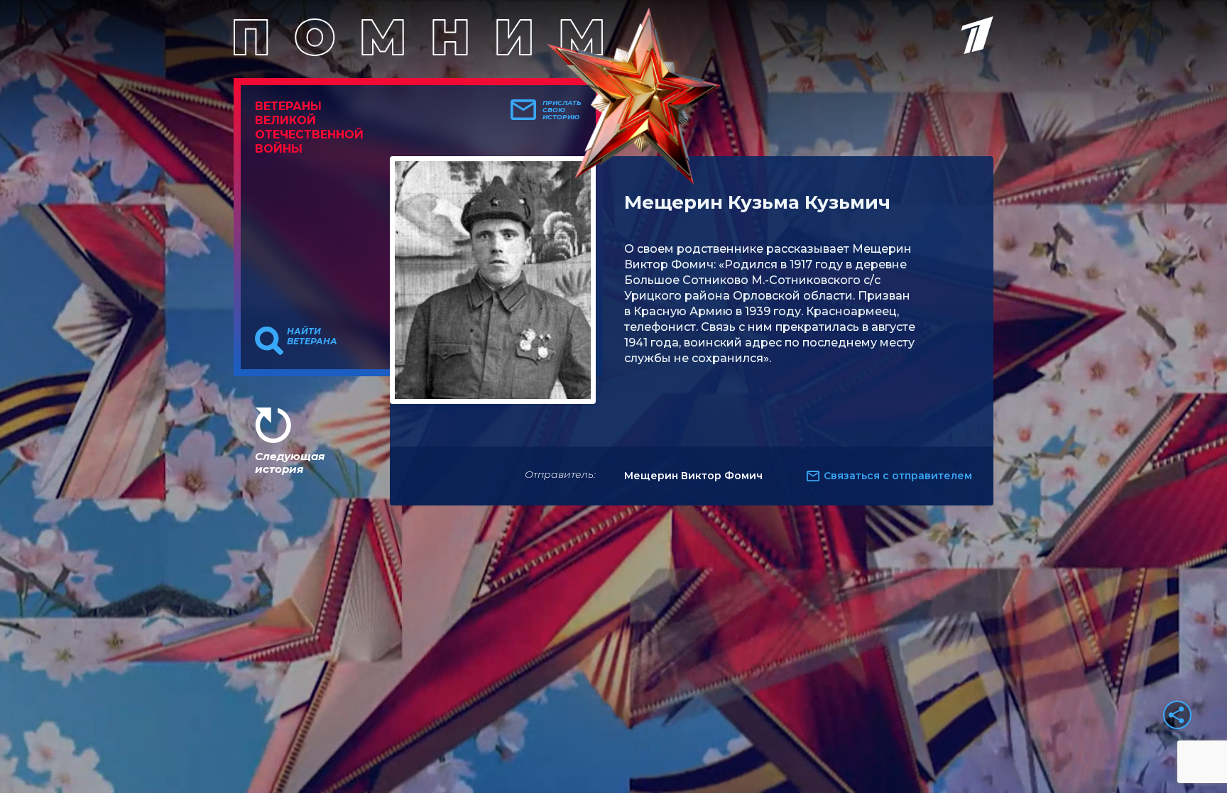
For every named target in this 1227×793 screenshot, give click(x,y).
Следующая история (290, 462)
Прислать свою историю (562, 110)
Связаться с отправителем (898, 475)
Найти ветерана (312, 336)
